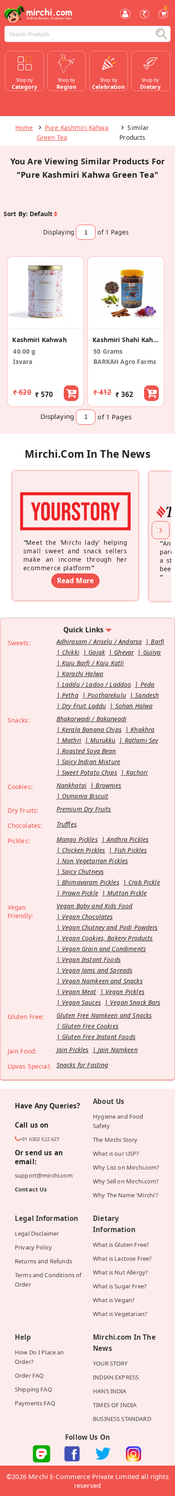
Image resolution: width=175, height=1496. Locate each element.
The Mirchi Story (115, 1140)
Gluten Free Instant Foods (99, 1036)
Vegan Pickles (124, 991)
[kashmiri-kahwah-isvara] (45, 323)
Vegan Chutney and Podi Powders (110, 927)
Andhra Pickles (128, 839)
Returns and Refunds (43, 1261)
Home (24, 127)
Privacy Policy (33, 1247)
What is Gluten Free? (121, 1245)
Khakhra (142, 729)
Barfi (157, 641)
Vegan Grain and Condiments (104, 948)
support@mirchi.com (44, 1175)
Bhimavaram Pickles (90, 882)
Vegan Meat (79, 991)
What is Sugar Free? (120, 1286)
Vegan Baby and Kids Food (95, 906)
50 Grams (107, 351)
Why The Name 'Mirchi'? (125, 1195)
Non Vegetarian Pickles (95, 861)
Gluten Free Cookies (90, 1026)
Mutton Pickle (127, 893)
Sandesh (147, 695)
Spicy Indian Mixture (91, 761)
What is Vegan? (114, 1300)
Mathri (71, 740)
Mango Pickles (77, 839)
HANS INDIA (110, 1391)
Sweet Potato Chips (89, 772)
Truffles (67, 824)
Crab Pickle (144, 882)
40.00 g (24, 351)
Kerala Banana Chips (92, 729)
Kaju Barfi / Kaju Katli (93, 663)
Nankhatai (72, 785)
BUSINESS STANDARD (122, 1419)
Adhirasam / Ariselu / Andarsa (99, 641)
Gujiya (152, 652)
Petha (70, 695)
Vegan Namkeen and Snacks (102, 981)
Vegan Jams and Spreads (97, 970)
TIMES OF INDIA (114, 1405)
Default (41, 213)
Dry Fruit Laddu (84, 706)
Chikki (70, 652)
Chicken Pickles (83, 850)
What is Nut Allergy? (120, 1272)
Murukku (102, 740)
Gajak (96, 652)
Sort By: (16, 213)
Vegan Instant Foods (91, 959)
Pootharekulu (107, 695)
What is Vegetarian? (120, 1314)
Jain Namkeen (118, 1049)
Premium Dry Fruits (84, 809)
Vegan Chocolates (87, 916)
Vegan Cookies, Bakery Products (107, 938)
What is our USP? (116, 1153)
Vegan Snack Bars (135, 1002)
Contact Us (31, 1189)
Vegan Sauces (81, 1002)
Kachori (137, 772)
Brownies (108, 785)
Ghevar (124, 652)
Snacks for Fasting (83, 1065)
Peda (147, 684)
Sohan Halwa (134, 706)
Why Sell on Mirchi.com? (126, 1181)
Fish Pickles (130, 850)
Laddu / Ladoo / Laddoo (96, 684)
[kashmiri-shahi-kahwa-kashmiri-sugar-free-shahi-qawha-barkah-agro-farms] (126, 323)
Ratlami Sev (141, 740)
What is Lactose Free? (122, 1258)
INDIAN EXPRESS (116, 1377)
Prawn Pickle (80, 893)
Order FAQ (29, 1375)
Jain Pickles (73, 1049)
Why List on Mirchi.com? (126, 1167)
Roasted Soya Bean (89, 751)
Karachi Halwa (82, 673)
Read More (75, 580)
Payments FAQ (35, 1403)
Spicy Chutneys (83, 871)
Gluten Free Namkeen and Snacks (104, 1015)
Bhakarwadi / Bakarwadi (92, 719)
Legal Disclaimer (37, 1233)
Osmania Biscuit (85, 796)
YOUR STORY (110, 1363)
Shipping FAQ (33, 1389)
